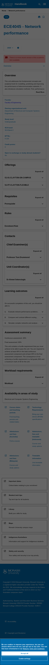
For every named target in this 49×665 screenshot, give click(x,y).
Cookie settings (24, 659)
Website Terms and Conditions (34, 649)
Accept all (24, 653)
